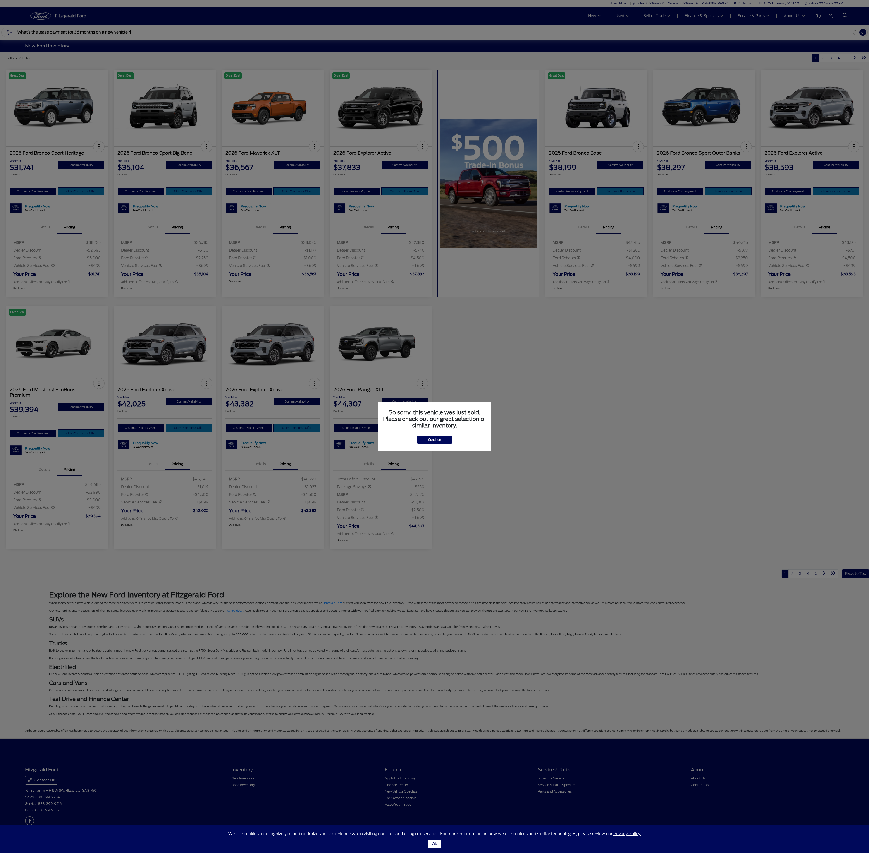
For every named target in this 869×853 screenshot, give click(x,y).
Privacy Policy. (627, 833)
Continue (434, 439)
